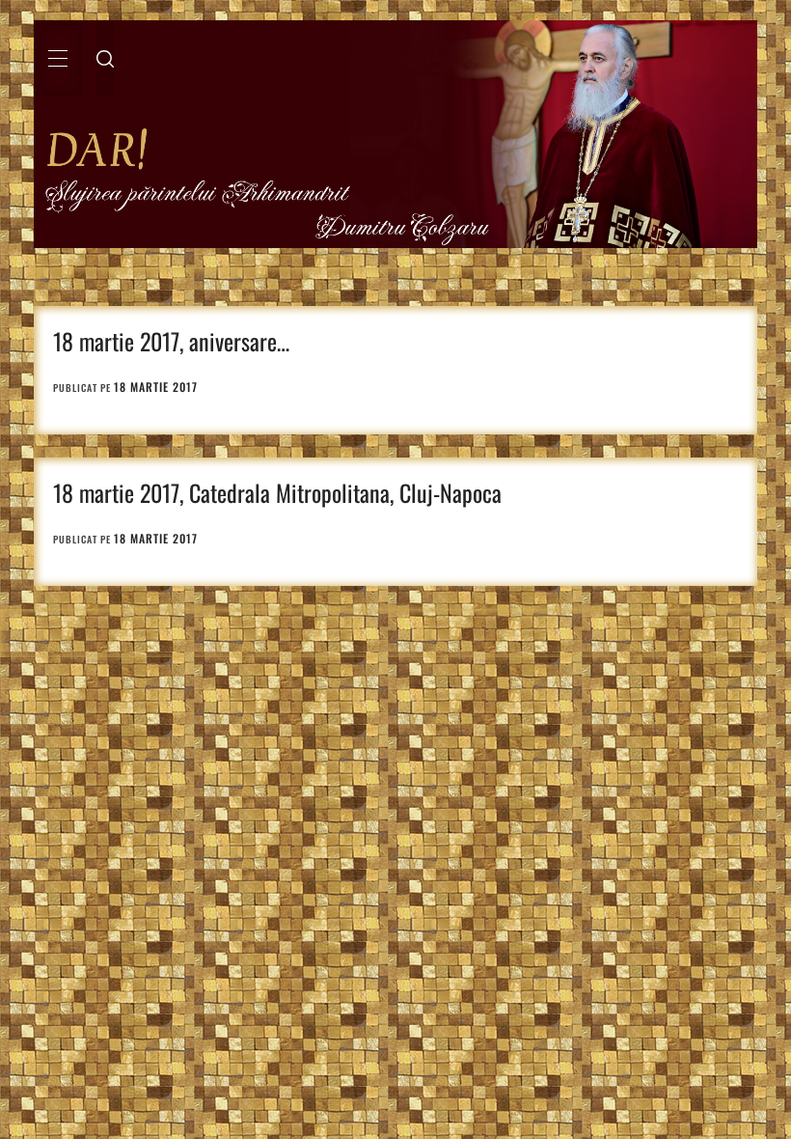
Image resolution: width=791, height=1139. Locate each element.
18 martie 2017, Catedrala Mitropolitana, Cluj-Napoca (277, 492)
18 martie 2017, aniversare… (171, 340)
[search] (105, 58)
